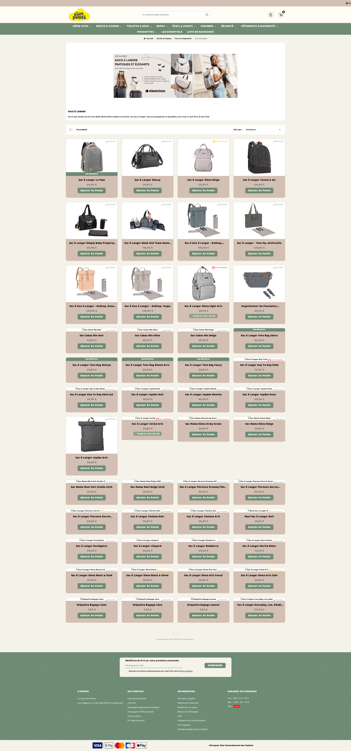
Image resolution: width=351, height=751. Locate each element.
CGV (180, 716)
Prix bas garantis (136, 720)
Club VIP (132, 703)
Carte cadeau (134, 716)
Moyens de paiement (188, 703)
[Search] (206, 14)
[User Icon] (271, 14)
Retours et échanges (188, 712)
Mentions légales (185, 671)
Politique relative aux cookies (193, 729)
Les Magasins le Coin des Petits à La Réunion (100, 703)
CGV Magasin (184, 725)
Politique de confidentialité (191, 720)
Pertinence (263, 129)
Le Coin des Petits (86, 699)
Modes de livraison (187, 707)
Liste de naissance (137, 699)
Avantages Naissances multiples (143, 707)
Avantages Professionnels (141, 712)
